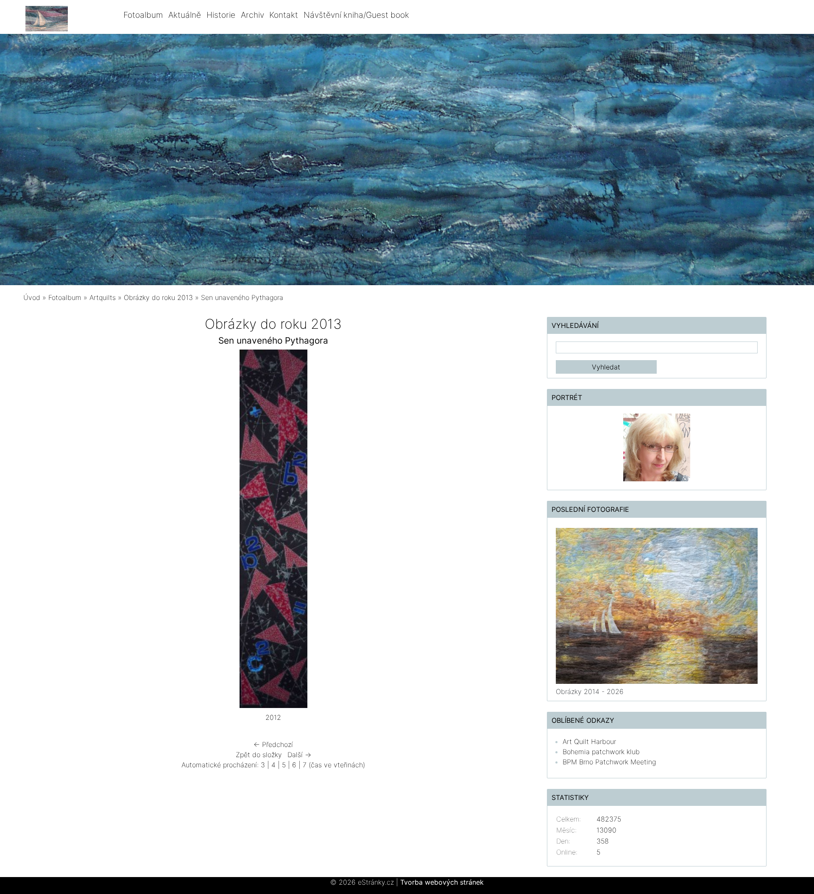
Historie (220, 15)
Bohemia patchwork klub (601, 751)
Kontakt (283, 15)
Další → (299, 754)
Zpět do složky (259, 754)
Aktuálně (184, 15)
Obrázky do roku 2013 (158, 297)
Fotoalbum (143, 15)
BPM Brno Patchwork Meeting (609, 762)
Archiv (252, 15)
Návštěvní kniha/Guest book (356, 15)
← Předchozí (273, 744)
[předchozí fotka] (45, 531)
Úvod (31, 297)
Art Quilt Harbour (589, 741)
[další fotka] (501, 531)
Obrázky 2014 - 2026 (590, 691)
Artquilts (102, 297)
